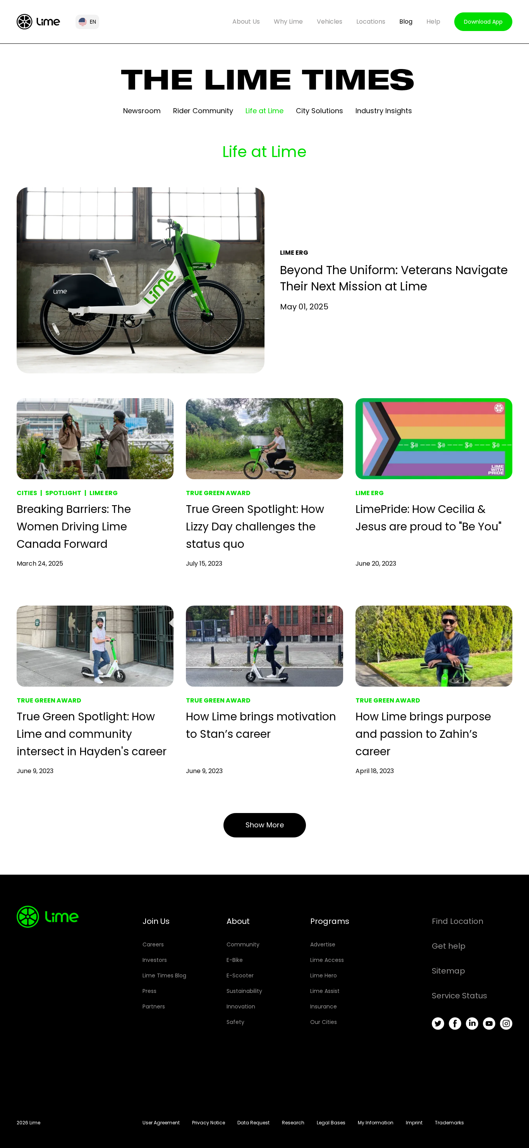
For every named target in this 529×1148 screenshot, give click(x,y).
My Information (375, 1122)
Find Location (457, 921)
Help (433, 21)
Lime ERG (294, 252)
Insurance (323, 1006)
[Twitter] (438, 1023)
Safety (235, 1022)
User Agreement (161, 1122)
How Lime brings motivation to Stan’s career (261, 725)
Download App (483, 22)
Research (293, 1122)
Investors (155, 960)
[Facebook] (455, 1023)
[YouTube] (489, 1023)
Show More (265, 825)
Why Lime (288, 21)
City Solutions (319, 111)
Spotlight (63, 493)
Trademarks (449, 1122)
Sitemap (448, 970)
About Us (246, 21)
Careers (153, 944)
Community (243, 944)
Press (149, 991)
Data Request (253, 1122)
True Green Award (218, 493)
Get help (448, 946)
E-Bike (235, 960)
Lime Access (327, 960)
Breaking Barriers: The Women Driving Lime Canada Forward (74, 527)
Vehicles (329, 21)
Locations (370, 21)
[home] (38, 21)
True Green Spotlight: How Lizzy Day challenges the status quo (255, 527)
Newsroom (142, 111)
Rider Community (203, 111)
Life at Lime (264, 111)
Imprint (414, 1122)
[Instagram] (506, 1023)
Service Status (459, 995)
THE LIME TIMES (267, 84)
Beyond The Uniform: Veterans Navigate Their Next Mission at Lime (394, 278)
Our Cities (323, 1022)
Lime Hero (323, 975)
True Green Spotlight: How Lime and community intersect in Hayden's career (92, 734)
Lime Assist (325, 991)
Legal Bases (331, 1122)
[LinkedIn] (472, 1023)
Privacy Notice (208, 1122)
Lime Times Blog (164, 975)
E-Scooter (240, 975)
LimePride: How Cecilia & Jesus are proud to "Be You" (429, 518)
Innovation (241, 1006)
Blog (405, 21)
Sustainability (244, 991)
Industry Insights (384, 111)
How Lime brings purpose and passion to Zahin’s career (423, 734)
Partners (154, 1006)
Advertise (322, 944)
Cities (27, 493)
